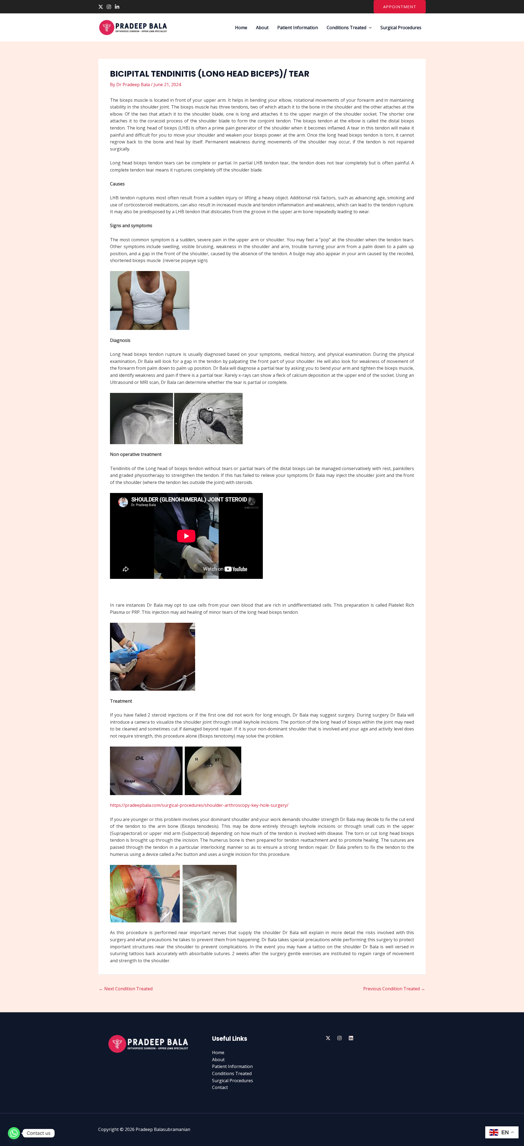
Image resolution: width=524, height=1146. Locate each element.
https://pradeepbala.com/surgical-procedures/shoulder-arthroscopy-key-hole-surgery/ (199, 805)
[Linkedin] (117, 6)
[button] (400, 6)
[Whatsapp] (14, 1133)
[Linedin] (351, 1038)
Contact (220, 1087)
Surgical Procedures (400, 28)
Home (241, 28)
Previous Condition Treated (394, 989)
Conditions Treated (346, 28)
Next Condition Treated (126, 989)
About (262, 28)
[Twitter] (100, 6)
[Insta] (339, 1038)
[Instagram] (108, 6)
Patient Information (297, 28)
